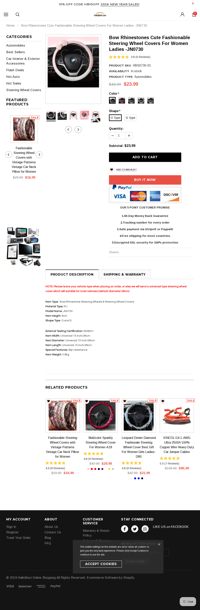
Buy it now (145, 180)
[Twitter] (134, 528)
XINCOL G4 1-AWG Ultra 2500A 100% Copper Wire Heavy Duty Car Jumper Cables (177, 445)
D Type (130, 117)
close (193, 3)
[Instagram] (145, 528)
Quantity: (116, 128)
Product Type (121, 76)
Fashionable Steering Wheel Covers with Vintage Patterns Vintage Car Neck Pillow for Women (24, 159)
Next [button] (78, 129)
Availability (119, 71)
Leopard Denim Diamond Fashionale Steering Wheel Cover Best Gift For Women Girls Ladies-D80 (139, 447)
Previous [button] (68, 129)
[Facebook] (124, 528)
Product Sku (120, 65)
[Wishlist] (48, 401)
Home (10, 25)
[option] (73, 62)
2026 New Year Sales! (120, 4)
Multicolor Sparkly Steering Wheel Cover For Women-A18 (101, 442)
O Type (115, 117)
